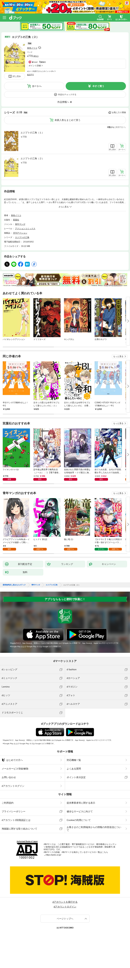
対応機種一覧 (74, 760)
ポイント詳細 (35, 65)
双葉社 (16, 220)
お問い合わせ (9, 777)
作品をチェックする (67, 94)
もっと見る (118, 356)
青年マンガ (20, 224)
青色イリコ (32, 48)
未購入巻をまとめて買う (68, 120)
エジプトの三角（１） (32, 132)
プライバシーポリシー (13, 811)
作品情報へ (63, 102)
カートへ (36, 86)
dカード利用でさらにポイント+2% (40, 71)
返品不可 (30, 75)
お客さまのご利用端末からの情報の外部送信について (94, 829)
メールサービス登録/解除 (15, 768)
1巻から (110, 127)
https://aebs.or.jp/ (53, 855)
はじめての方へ (14, 760)
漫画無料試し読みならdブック (14, 585)
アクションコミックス (25, 228)
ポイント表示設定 (76, 777)
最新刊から (121, 127)
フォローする (39, 48)
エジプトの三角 (22, 237)
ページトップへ (65, 918)
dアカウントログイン (13, 786)
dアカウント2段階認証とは (16, 820)
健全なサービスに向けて (80, 811)
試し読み (17, 76)
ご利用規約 (8, 802)
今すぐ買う (98, 86)
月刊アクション (20, 233)
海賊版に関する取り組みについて (19, 828)
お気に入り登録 (119, 112)
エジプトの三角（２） (32, 158)
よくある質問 (74, 768)
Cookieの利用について (79, 820)
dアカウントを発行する (65, 902)
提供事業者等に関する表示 (81, 802)
